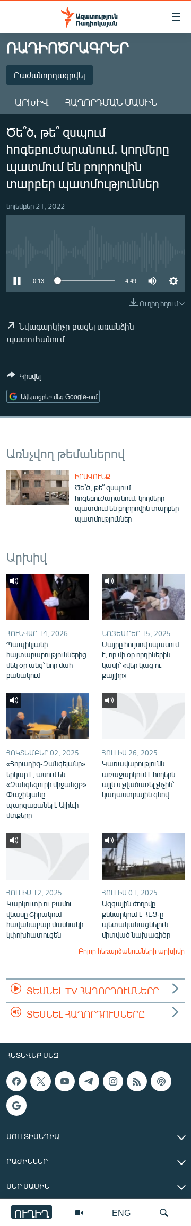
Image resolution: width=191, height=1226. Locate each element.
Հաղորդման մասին (111, 102)
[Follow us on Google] (16, 1105)
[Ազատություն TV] (79, 1212)
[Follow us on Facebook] (16, 1081)
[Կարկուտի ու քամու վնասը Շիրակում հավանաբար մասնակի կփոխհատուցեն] (47, 856)
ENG (121, 1212)
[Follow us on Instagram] (113, 1081)
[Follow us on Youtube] (65, 1081)
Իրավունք (92, 476)
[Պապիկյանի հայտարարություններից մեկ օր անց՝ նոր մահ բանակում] (47, 597)
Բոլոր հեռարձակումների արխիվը (132, 951)
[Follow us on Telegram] (89, 1081)
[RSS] (137, 1081)
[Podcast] (161, 1081)
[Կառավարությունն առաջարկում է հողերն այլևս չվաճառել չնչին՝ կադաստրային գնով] (143, 716)
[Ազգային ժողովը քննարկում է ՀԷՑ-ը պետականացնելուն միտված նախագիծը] (143, 856)
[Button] (24, 377)
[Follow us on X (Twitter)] (40, 1081)
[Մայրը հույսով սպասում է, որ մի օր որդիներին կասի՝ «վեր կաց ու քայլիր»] (143, 597)
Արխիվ (31, 102)
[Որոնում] (164, 1212)
